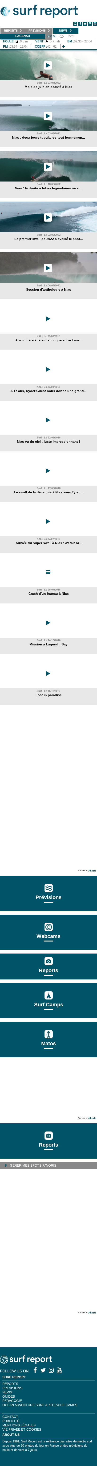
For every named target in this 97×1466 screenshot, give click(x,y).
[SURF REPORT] (26, 1362)
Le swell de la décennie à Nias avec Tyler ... (48, 492)
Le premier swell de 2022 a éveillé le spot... (48, 239)
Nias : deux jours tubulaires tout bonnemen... (48, 137)
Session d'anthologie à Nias (48, 289)
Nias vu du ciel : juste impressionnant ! (48, 441)
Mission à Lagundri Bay (48, 644)
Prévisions (12, 1388)
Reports (48, 970)
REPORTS (10, 1384)
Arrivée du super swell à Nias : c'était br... (49, 543)
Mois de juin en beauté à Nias (48, 87)
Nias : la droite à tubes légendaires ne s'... (48, 188)
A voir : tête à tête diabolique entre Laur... (48, 340)
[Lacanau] (63, 46)
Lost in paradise (49, 695)
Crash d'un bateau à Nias (48, 593)
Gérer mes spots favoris (32, 1165)
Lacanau (22, 36)
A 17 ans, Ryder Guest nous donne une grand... (48, 391)
